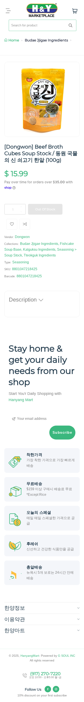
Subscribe (62, 432)
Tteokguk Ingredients (40, 255)
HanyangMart (29, 655)
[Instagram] (56, 689)
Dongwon (22, 237)
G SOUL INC (66, 655)
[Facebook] (48, 689)
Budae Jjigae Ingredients (46, 40)
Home (13, 40)
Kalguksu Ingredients (39, 249)
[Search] (71, 25)
